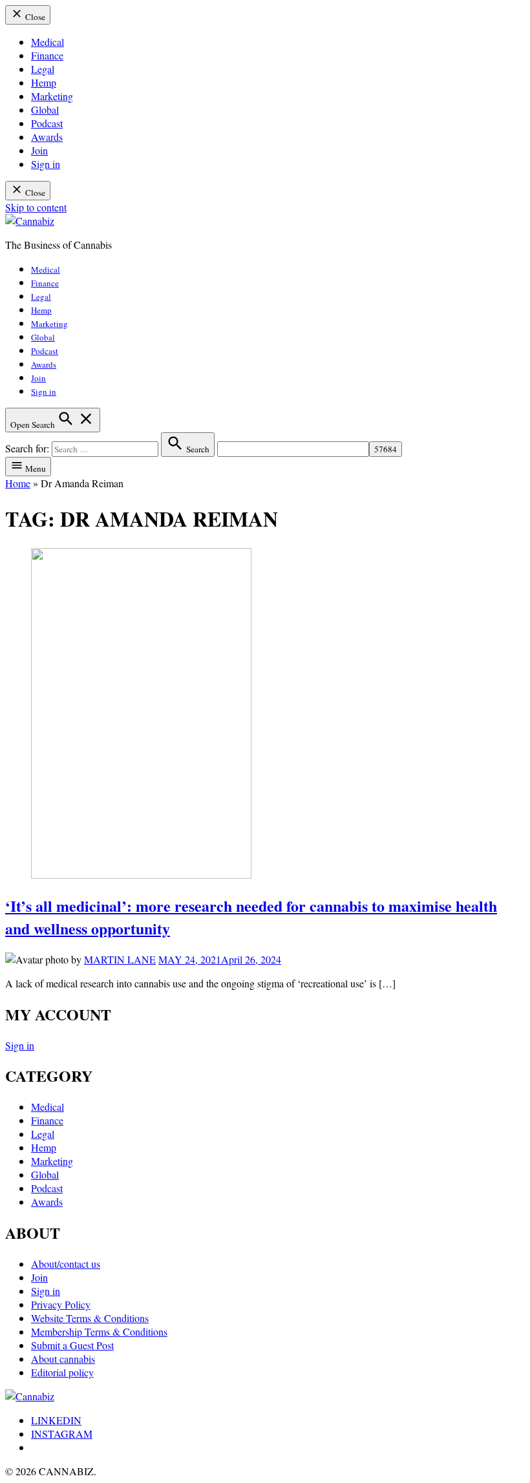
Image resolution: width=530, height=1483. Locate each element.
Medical (47, 41)
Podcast (47, 123)
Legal (42, 69)
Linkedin (56, 1420)
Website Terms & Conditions (90, 1318)
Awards (47, 136)
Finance (47, 55)
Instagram (61, 1433)
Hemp (43, 82)
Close (34, 17)
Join (39, 150)
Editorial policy (62, 1372)
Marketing (52, 96)
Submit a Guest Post (72, 1345)
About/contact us (65, 1263)
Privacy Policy (60, 1304)
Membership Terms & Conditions (99, 1331)
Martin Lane (120, 959)
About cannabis (63, 1358)
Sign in (45, 164)
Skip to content (36, 207)
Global (45, 109)
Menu (34, 468)
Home (17, 483)
